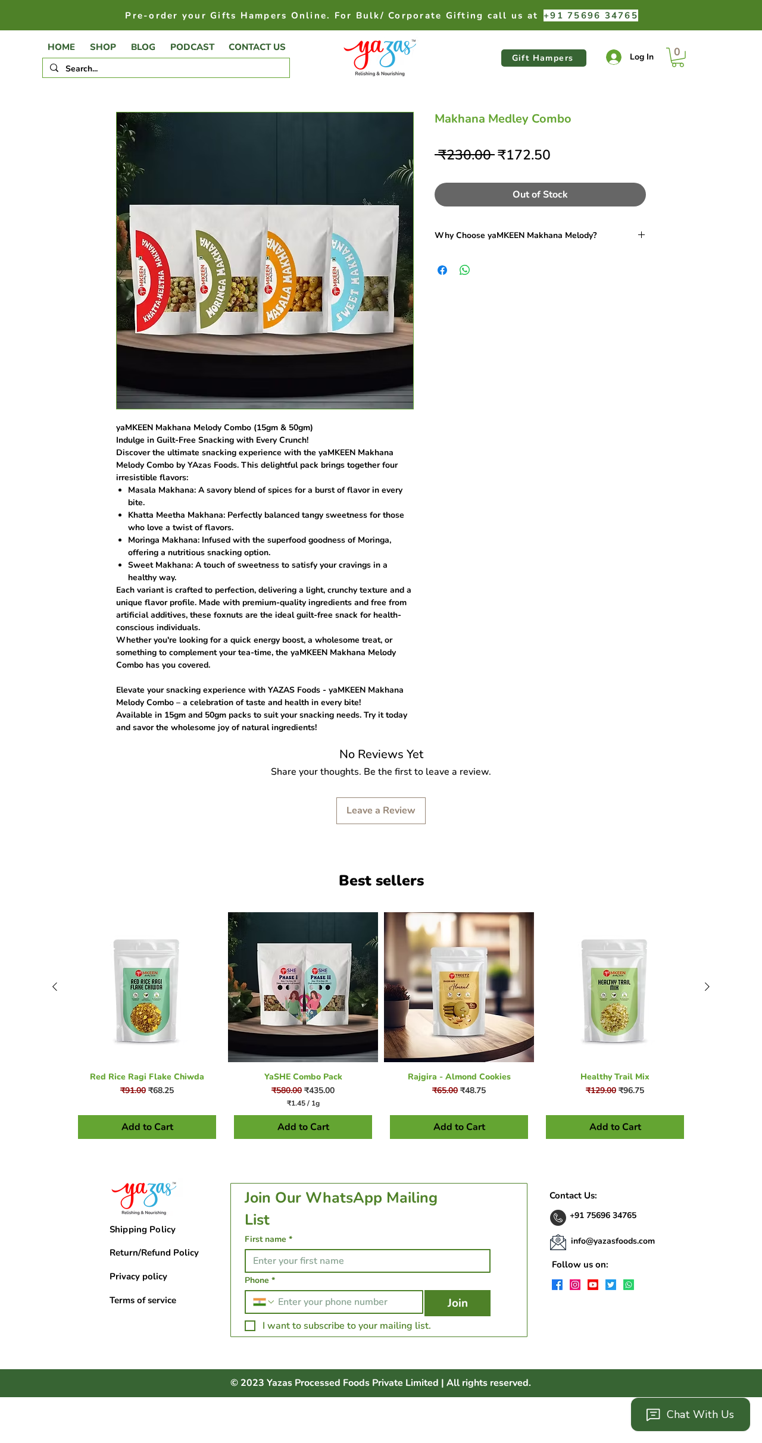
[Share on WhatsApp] (465, 270)
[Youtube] (593, 1284)
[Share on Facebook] (442, 270)
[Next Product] (707, 986)
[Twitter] (610, 1284)
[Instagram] (575, 1284)
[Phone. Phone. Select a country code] (264, 1302)
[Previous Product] (55, 986)
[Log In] (611, 57)
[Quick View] (147, 987)
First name (268, 1239)
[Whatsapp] (628, 1284)
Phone (260, 1280)
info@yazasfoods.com (613, 1241)
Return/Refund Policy (154, 1253)
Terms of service (143, 1300)
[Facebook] (557, 1284)
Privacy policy (138, 1276)
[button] (677, 57)
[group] (381, 1028)
